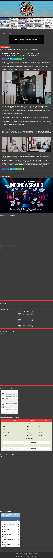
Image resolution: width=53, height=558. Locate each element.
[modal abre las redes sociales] (23, 59)
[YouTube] (26, 555)
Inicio (2, 49)
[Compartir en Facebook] (5, 59)
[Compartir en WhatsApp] (18, 59)
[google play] (27, 555)
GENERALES (6, 49)
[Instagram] (25, 555)
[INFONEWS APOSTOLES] (26, 9)
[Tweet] (12, 59)
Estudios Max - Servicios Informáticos (30, 553)
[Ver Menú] (1, 3)
